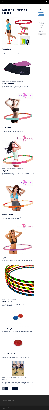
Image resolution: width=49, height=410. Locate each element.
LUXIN (8, 81)
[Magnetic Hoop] (18, 194)
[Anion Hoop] (18, 107)
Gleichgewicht (4, 326)
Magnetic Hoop (7, 214)
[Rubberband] (18, 31)
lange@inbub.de (42, 27)
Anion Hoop (6, 127)
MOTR (4, 380)
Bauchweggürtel (8, 84)
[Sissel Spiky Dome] (18, 316)
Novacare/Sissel (11, 326)
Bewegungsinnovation (10, 2)
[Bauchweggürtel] (18, 68)
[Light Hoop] (18, 237)
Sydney (3, 408)
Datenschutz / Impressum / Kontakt (8, 400)
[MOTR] (18, 368)
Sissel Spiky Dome (9, 329)
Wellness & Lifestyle (20, 81)
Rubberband (6, 49)
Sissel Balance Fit (8, 353)
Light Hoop (6, 258)
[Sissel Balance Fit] (18, 342)
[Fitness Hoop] (18, 281)
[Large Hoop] (18, 150)
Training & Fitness (12, 81)
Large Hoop (6, 171)
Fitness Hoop (7, 301)
